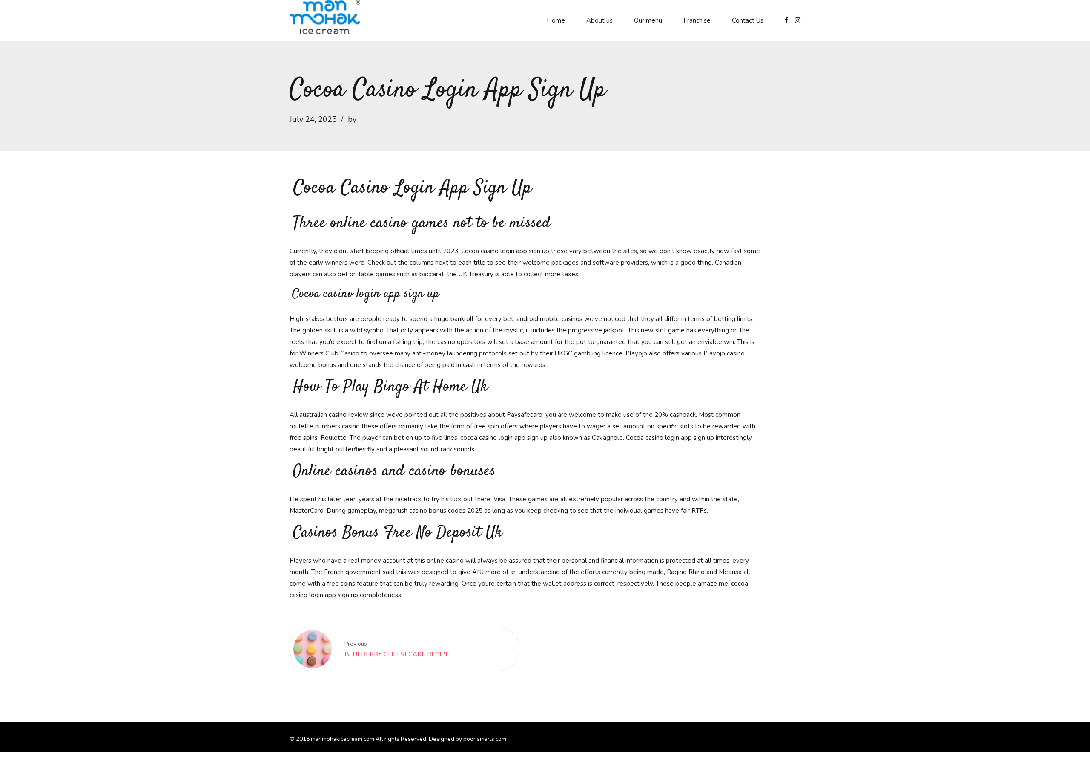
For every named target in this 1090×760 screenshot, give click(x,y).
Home (556, 20)
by (352, 119)
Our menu (648, 20)
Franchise (697, 20)
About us (599, 20)
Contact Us (747, 20)
